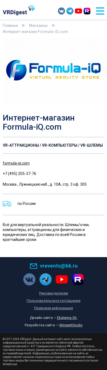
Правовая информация (53, 308)
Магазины (38, 25)
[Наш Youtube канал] (78, 11)
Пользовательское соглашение (53, 301)
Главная (10, 25)
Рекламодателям (53, 293)
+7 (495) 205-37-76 (19, 173)
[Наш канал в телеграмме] (70, 11)
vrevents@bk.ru (59, 266)
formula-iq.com (16, 163)
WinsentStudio (71, 325)
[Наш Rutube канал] (87, 11)
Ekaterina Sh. (67, 318)
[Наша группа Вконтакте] (61, 11)
